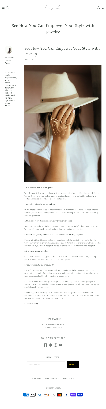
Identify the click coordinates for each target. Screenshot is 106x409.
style (6, 100)
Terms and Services (52, 378)
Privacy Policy (68, 378)
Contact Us (36, 378)
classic (7, 75)
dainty (47, 298)
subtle (41, 298)
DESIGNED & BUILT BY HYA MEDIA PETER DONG (53, 402)
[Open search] (7, 7)
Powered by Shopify (53, 388)
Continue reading (31, 303)
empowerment (10, 77)
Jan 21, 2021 (29, 59)
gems (59, 240)
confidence (57, 259)
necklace (27, 199)
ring (44, 199)
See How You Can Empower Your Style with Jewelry (62, 51)
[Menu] (3, 7)
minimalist (9, 90)
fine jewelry (9, 88)
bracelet (35, 199)
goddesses (28, 276)
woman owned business (10, 103)
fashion (7, 80)
